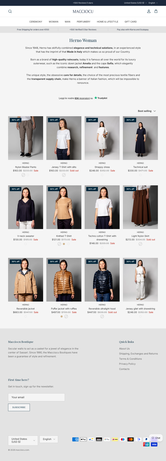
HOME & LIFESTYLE (107, 21)
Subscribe (19, 407)
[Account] (148, 11)
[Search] (10, 11)
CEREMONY (35, 21)
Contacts (124, 369)
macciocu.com (22, 450)
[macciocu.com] (83, 11)
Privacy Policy (127, 363)
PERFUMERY (83, 21)
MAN (67, 21)
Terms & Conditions (130, 358)
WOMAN (53, 21)
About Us (124, 348)
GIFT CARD (131, 21)
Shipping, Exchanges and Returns (138, 353)
